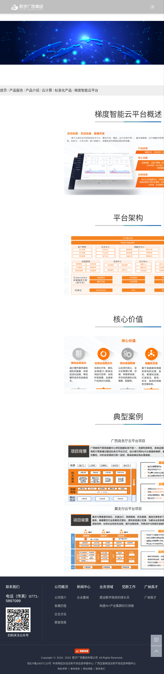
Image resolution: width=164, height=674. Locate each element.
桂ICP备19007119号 (39, 663)
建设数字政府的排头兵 (114, 597)
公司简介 (60, 597)
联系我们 (100, 668)
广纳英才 (150, 597)
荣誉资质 (60, 622)
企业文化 (60, 614)
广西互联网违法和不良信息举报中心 (115, 663)
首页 (3, 90)
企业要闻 (83, 597)
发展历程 (60, 605)
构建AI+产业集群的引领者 (117, 605)
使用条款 (75, 668)
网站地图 (87, 668)
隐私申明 (62, 668)
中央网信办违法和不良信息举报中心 (73, 663)
